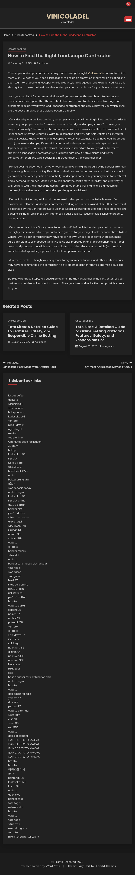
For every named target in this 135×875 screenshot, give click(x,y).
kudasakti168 (16, 416)
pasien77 (14, 614)
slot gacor (14, 572)
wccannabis (15, 408)
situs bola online (18, 584)
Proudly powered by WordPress (40, 866)
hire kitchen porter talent (23, 836)
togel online (15, 437)
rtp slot (12, 458)
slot (10, 672)
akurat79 (14, 651)
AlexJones (42, 63)
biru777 (13, 580)
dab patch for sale (19, 693)
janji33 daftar (16, 513)
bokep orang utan (19, 479)
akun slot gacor (17, 828)
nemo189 (14, 534)
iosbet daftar (16, 395)
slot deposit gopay (19, 488)
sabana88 (14, 609)
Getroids (13, 639)
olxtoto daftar (17, 605)
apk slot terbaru (18, 735)
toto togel (14, 567)
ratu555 (13, 727)
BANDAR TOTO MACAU (24, 740)
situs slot (13, 555)
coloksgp (13, 643)
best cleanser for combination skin (29, 677)
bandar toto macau (20, 563)
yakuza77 (14, 698)
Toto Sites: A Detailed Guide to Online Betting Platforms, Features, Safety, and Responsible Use (100, 333)
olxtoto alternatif (18, 710)
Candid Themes (106, 866)
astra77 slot (16, 807)
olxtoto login (16, 492)
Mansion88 (15, 404)
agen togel (15, 429)
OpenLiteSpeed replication (24, 441)
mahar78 (14, 618)
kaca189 (14, 786)
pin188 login (16, 588)
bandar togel (16, 798)
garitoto (13, 399)
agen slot (14, 794)
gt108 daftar (16, 504)
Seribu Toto (15, 462)
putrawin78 (15, 622)
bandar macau (17, 551)
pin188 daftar (17, 597)
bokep (12, 450)
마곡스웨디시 (16, 769)
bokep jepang (16, 412)
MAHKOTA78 (17, 525)
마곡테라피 (15, 467)
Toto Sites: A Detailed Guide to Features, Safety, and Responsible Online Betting (33, 331)
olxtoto (12, 475)
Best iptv (14, 714)
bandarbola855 (18, 471)
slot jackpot (40, 563)
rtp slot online (16, 500)
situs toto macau (18, 517)
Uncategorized (17, 49)
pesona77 (14, 706)
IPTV (11, 773)
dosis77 (13, 702)
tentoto (13, 420)
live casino (14, 664)
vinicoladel (67, 16)
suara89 (13, 723)
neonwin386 (16, 647)
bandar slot (15, 509)
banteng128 (16, 777)
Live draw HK (16, 635)
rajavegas (14, 668)
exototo (13, 433)
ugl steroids (15, 593)
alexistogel (15, 521)
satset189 (15, 538)
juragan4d (14, 530)
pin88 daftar (16, 425)
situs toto (14, 824)
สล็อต (11, 483)
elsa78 (12, 719)
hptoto (12, 601)
